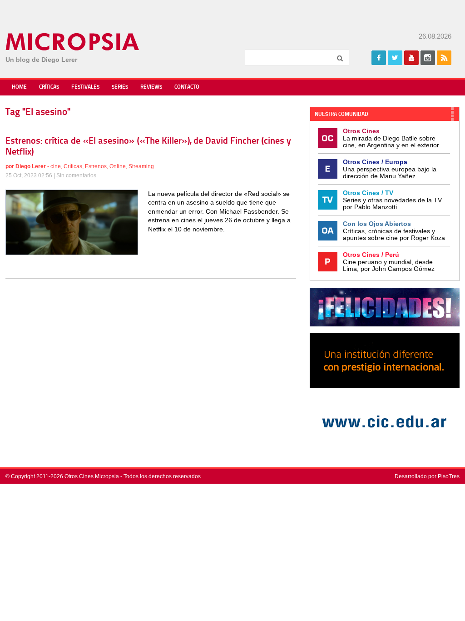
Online (117, 166)
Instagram (427, 57)
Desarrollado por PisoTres (427, 476)
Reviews (151, 87)
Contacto (186, 87)
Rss (444, 57)
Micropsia (72, 42)
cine (55, 166)
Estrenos (96, 166)
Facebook (378, 57)
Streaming (141, 166)
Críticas (49, 87)
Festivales (85, 87)
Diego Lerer (30, 166)
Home (19, 87)
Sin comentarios (76, 175)
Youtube (411, 57)
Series (120, 87)
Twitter (395, 57)
